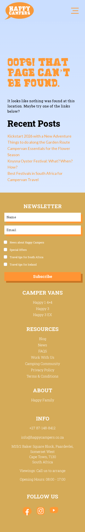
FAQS (42, 351)
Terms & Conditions (42, 376)
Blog (42, 338)
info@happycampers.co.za (42, 437)
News (42, 345)
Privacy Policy (42, 370)
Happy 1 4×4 (42, 302)
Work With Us (42, 357)
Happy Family (42, 400)
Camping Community (42, 363)
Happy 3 (42, 308)
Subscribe (42, 276)
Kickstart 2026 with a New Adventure (39, 136)
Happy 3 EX (42, 314)
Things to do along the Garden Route (38, 142)
